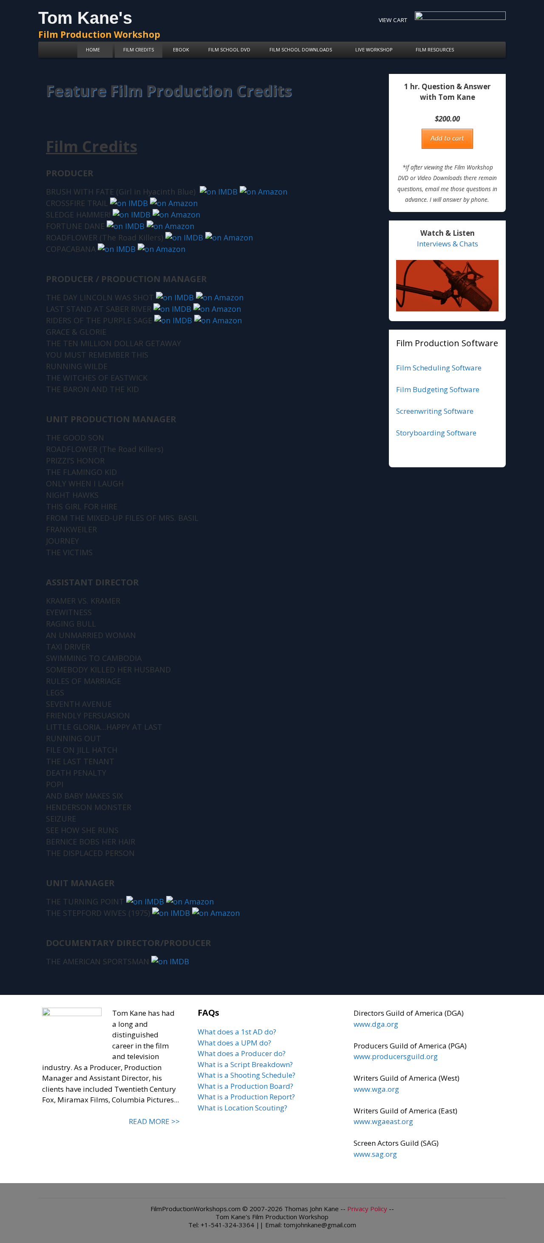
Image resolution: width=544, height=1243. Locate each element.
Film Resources (435, 49)
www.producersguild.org (396, 1056)
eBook (181, 49)
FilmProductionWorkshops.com (195, 1208)
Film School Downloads (300, 49)
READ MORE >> (154, 1121)
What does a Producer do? (242, 1053)
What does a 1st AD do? (237, 1032)
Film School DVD (229, 49)
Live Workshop (374, 49)
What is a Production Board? (245, 1086)
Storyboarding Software (436, 433)
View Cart (393, 20)
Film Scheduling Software (439, 368)
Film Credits (138, 49)
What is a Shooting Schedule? (246, 1075)
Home (93, 49)
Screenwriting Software (434, 411)
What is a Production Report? (246, 1097)
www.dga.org (376, 1024)
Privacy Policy (367, 1208)
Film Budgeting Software (437, 389)
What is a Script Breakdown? (245, 1064)
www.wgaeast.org (383, 1121)
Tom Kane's (85, 17)
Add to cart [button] (447, 138)
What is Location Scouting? (242, 1108)
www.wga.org (376, 1089)
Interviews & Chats (447, 244)
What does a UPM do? (234, 1043)
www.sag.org (375, 1154)
